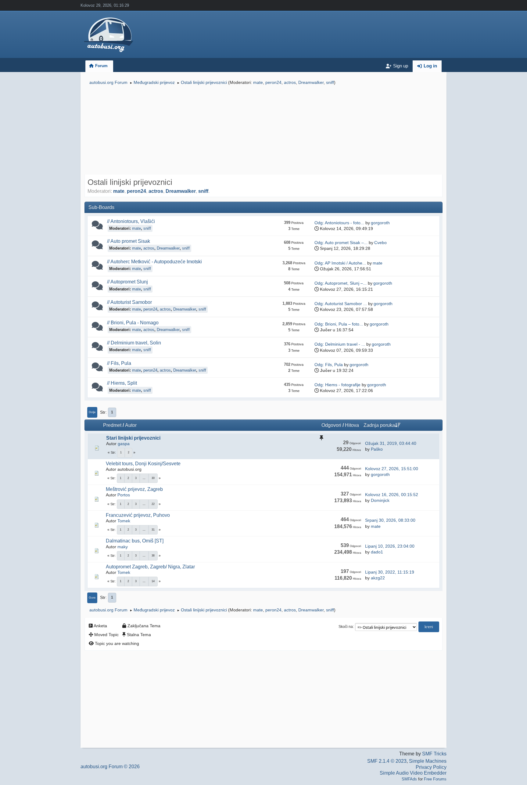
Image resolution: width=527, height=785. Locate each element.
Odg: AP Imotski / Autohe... (340, 263)
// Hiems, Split (122, 383)
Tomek (123, 520)
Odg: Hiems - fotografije (337, 384)
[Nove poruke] (97, 226)
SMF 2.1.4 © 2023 (387, 761)
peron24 (273, 82)
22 (153, 504)
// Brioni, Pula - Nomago (133, 322)
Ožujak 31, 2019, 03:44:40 (390, 443)
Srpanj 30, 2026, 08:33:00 (390, 520)
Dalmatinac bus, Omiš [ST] (134, 540)
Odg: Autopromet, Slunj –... (340, 283)
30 (153, 478)
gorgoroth (380, 222)
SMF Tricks (434, 753)
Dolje (92, 412)
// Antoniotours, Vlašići (131, 221)
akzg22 (378, 577)
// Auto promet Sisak (128, 241)
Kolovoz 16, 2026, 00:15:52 (391, 494)
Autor (131, 425)
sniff (330, 82)
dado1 (377, 551)
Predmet (112, 425)
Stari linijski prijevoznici (133, 438)
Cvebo (380, 242)
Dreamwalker (311, 82)
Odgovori (331, 425)
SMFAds (409, 779)
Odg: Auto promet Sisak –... (340, 242)
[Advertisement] (263, 130)
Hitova (352, 425)
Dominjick (380, 500)
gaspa (124, 443)
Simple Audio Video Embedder (413, 773)
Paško (377, 449)
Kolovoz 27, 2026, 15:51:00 (391, 468)
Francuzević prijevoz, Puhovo (138, 515)
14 (153, 581)
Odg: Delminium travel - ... (339, 344)
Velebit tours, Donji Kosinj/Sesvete (143, 463)
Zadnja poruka (379, 425)
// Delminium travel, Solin (134, 342)
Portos (123, 494)
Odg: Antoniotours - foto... (339, 222)
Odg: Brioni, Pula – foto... (338, 324)
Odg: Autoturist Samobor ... (340, 303)
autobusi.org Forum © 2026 (110, 766)
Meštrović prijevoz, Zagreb (134, 489)
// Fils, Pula (119, 363)
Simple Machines (427, 761)
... (144, 478)
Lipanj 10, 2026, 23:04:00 (389, 546)
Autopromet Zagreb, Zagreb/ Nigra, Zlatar (150, 566)
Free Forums (435, 779)
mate (258, 82)
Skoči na (346, 626)
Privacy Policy (431, 767)
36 (153, 555)
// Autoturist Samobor (129, 302)
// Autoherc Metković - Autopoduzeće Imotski (154, 261)
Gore (92, 597)
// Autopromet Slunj (127, 281)
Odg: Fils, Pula (328, 364)
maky (122, 546)
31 (153, 529)
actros (290, 82)
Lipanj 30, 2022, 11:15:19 (389, 572)
